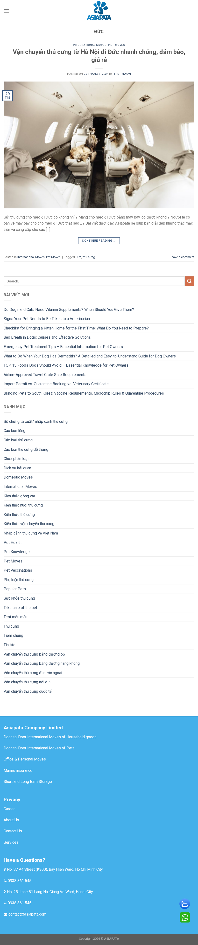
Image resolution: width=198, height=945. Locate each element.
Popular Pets (15, 589)
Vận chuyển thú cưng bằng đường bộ (34, 654)
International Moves (90, 45)
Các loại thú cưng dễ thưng (26, 449)
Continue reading (99, 240)
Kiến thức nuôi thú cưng (23, 505)
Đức (78, 257)
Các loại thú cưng (18, 440)
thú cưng (89, 257)
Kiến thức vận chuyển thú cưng (29, 523)
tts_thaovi (122, 73)
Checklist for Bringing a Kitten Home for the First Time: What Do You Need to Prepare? (76, 328)
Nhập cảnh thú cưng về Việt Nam (31, 533)
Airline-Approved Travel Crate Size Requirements (45, 374)
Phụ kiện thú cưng (19, 579)
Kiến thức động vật (19, 496)
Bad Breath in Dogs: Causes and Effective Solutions (47, 337)
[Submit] (189, 281)
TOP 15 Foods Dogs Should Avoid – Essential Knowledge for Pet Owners (66, 365)
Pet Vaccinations (18, 570)
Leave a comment (182, 257)
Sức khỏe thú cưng (19, 598)
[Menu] (6, 11)
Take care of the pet (20, 607)
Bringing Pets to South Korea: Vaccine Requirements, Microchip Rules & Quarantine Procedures (84, 393)
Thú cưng (11, 626)
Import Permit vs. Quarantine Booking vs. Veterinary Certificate (56, 384)
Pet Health (12, 542)
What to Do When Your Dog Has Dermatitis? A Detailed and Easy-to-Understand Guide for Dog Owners (90, 356)
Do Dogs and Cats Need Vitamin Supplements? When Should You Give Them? (69, 309)
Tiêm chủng (13, 635)
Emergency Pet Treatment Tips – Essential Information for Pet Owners (63, 346)
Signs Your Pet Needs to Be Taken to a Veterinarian (47, 318)
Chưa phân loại (16, 458)
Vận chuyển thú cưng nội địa (27, 682)
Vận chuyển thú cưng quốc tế (27, 691)
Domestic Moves (18, 477)
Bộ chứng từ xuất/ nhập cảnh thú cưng (36, 421)
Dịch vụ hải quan (17, 468)
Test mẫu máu (15, 617)
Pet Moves (116, 45)
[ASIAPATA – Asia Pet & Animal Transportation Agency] (99, 11)
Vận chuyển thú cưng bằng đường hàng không (42, 663)
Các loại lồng (14, 430)
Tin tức (9, 645)
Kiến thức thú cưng (19, 514)
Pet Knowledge (17, 551)
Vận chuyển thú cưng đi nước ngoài (33, 673)
